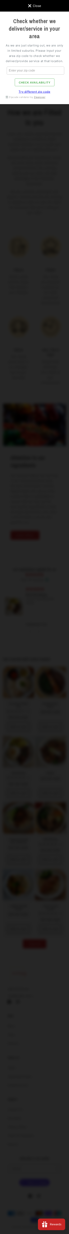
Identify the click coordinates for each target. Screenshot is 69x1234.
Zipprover (39, 97)
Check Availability (34, 82)
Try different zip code (34, 92)
